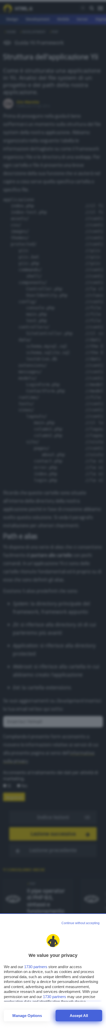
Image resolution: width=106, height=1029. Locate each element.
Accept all (79, 1015)
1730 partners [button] (35, 967)
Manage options (27, 1015)
